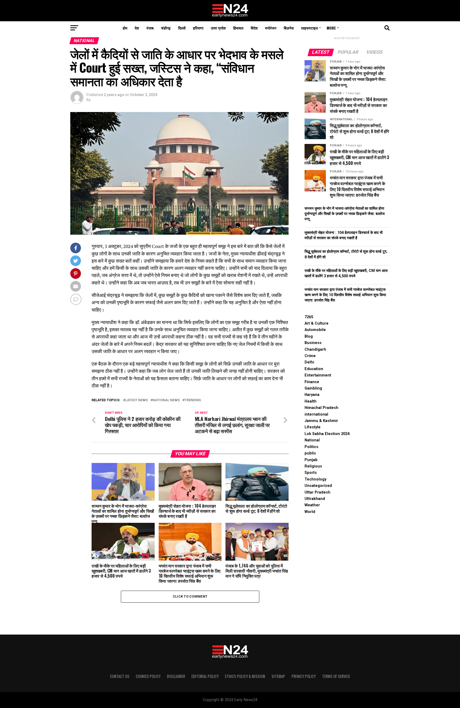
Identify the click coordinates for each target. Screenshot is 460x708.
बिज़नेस (289, 28)
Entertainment (318, 375)
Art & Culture (316, 323)
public (310, 453)
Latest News (136, 400)
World (310, 512)
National (312, 440)
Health (311, 401)
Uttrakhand (315, 498)
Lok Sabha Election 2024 (327, 434)
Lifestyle (313, 427)
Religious (313, 466)
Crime (310, 356)
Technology (315, 479)
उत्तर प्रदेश (218, 28)
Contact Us (119, 676)
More (331, 28)
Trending (192, 400)
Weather (312, 505)
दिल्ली (182, 28)
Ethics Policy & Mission (245, 676)
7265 (309, 317)
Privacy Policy (303, 676)
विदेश (254, 28)
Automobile (315, 330)
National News (166, 400)
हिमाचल (238, 28)
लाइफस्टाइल (309, 28)
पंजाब (150, 28)
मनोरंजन (270, 28)
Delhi (309, 362)
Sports (311, 472)
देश (137, 28)
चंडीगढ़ (166, 28)
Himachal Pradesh (321, 407)
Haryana (312, 394)
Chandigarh (315, 349)
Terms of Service (336, 676)
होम (125, 28)
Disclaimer (176, 676)
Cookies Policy (148, 676)
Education (314, 369)
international (316, 414)
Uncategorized (318, 485)
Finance (312, 382)
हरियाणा (198, 28)
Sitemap (278, 676)
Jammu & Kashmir (321, 421)
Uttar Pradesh (317, 492)
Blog (309, 336)
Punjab (311, 460)
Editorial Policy (205, 676)
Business (313, 343)
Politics (311, 447)
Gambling (313, 388)
